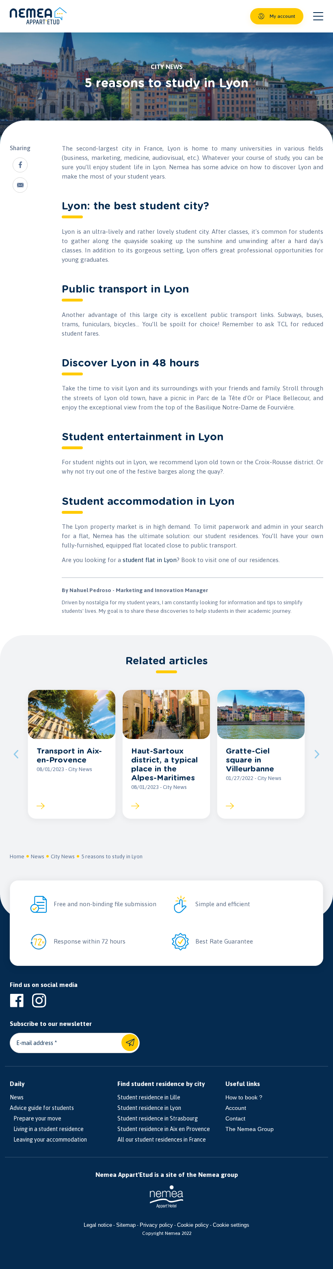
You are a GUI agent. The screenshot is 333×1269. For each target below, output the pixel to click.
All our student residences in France (161, 1139)
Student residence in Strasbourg (157, 1118)
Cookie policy (193, 1225)
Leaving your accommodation (48, 1139)
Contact (235, 1118)
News (37, 856)
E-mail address (34, 1043)
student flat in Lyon (150, 559)
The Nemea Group (249, 1129)
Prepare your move (35, 1118)
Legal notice (98, 1225)
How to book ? (243, 1097)
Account (235, 1108)
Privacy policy (156, 1225)
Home (17, 856)
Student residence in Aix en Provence (163, 1129)
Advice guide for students (42, 1108)
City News (63, 856)
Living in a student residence (47, 1129)
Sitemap (126, 1225)
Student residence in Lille (148, 1097)
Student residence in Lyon (149, 1108)
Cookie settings (231, 1225)
